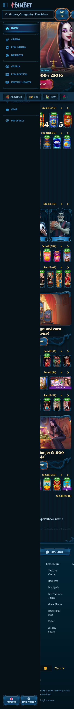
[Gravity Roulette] (67, 279)
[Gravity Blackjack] (47, 405)
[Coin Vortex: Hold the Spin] (57, 143)
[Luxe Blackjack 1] (67, 405)
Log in (62, 14)
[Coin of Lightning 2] (67, 143)
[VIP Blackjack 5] (57, 405)
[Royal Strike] (54, 120)
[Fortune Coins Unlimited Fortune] (47, 256)
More (58, 668)
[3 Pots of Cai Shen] (57, 484)
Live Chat (57, 552)
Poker (51, 621)
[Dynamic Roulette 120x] (50, 279)
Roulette (53, 581)
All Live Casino (52, 630)
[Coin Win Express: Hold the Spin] (68, 120)
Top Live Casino (52, 572)
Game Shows (55, 604)
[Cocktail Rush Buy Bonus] (67, 484)
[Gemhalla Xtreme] (67, 256)
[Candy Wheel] (60, 383)
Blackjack (53, 587)
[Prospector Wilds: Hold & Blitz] (47, 143)
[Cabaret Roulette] (67, 361)
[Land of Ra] (59, 279)
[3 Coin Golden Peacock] (47, 484)
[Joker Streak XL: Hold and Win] (57, 256)
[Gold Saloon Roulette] (41, 279)
